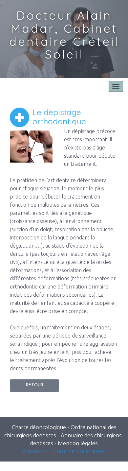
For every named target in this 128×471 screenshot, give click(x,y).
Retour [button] (34, 384)
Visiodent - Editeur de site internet (64, 451)
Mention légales (78, 443)
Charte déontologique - (41, 427)
